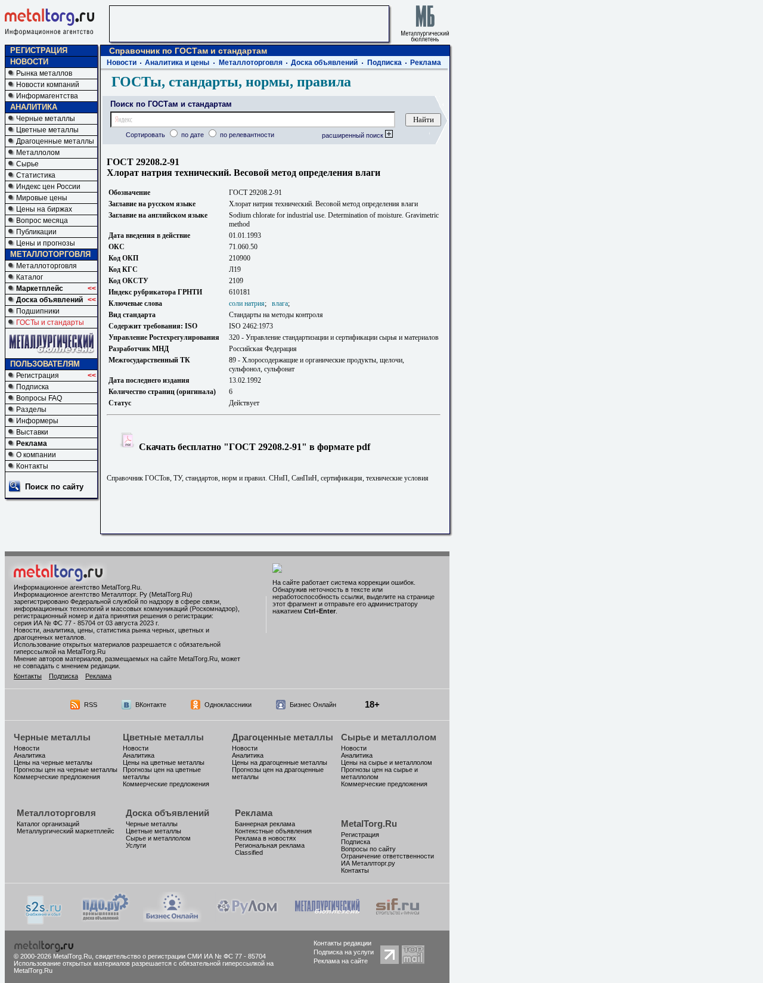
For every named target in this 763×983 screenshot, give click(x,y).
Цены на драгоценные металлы (279, 762)
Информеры (37, 421)
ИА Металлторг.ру (368, 863)
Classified (249, 852)
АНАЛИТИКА (33, 107)
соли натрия (247, 303)
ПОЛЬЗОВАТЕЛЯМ (45, 363)
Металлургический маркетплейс (65, 831)
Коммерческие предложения (57, 776)
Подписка (32, 387)
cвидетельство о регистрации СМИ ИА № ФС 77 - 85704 (180, 956)
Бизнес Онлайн (313, 704)
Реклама (31, 443)
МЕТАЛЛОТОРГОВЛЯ (50, 254)
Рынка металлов (44, 73)
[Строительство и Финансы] (397, 919)
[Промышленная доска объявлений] (105, 920)
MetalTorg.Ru (369, 823)
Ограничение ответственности (387, 856)
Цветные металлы (47, 130)
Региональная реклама (270, 845)
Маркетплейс (39, 288)
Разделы (31, 409)
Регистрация (37, 375)
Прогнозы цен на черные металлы (65, 769)
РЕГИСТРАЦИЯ (38, 50)
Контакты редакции (342, 943)
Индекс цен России (48, 186)
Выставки (32, 432)
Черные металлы (45, 118)
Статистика (35, 175)
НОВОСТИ (29, 61)
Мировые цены (41, 198)
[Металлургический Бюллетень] (327, 919)
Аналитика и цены (177, 62)
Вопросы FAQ (39, 398)
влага (280, 303)
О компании (36, 455)
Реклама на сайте (341, 961)
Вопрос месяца (42, 220)
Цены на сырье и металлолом (386, 762)
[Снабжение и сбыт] (44, 921)
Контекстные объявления (273, 831)
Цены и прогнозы (45, 243)
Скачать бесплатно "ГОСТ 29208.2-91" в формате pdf (253, 447)
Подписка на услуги (344, 952)
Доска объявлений (49, 300)
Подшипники (38, 311)
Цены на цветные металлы (163, 762)
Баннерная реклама (265, 823)
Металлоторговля (46, 266)
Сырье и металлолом (388, 737)
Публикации (36, 232)
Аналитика (29, 755)
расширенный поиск (353, 135)
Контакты (32, 466)
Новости (122, 62)
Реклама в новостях (265, 838)
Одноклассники (228, 704)
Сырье (27, 164)
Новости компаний (47, 84)
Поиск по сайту (54, 486)
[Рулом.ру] (247, 919)
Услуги (136, 845)
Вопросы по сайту (368, 848)
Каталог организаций (48, 823)
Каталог (29, 277)
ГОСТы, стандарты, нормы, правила (231, 81)
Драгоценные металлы (55, 141)
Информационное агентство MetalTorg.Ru (77, 587)
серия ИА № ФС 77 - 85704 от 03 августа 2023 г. (86, 623)
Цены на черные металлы (53, 762)
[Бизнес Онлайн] (172, 919)
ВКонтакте (150, 704)
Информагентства (47, 96)
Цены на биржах (44, 209)
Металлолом (38, 152)
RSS (90, 704)
